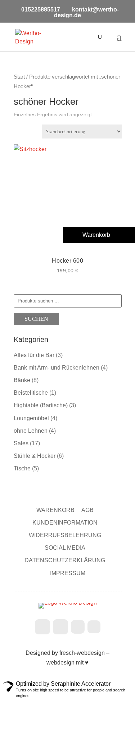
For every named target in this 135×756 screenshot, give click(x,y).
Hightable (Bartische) (41, 405)
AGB (87, 510)
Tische (22, 468)
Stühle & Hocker (34, 456)
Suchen (36, 319)
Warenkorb (55, 510)
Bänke (22, 380)
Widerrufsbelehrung (65, 535)
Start (19, 77)
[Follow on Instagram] (60, 626)
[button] (99, 235)
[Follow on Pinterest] (78, 627)
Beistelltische (31, 393)
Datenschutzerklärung (64, 560)
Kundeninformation (65, 523)
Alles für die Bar (34, 355)
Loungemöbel (31, 418)
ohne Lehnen (31, 431)
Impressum (67, 573)
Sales (21, 443)
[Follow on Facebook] (42, 626)
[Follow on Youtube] (93, 626)
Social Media (65, 548)
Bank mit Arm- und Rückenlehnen (56, 368)
